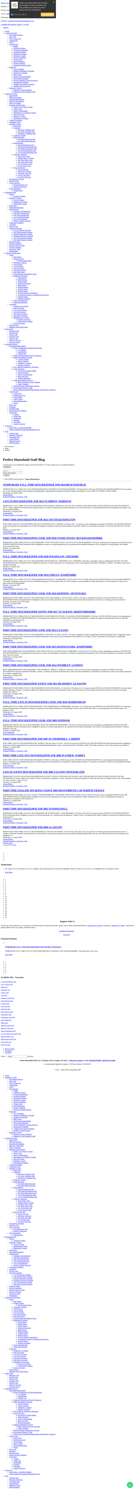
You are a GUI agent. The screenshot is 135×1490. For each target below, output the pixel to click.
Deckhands (17, 418)
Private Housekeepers (21, 50)
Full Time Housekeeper (21, 213)
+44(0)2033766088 (94, 1060)
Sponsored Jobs (14, 437)
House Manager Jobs (7, 1012)
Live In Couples (19, 200)
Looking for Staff (11, 33)
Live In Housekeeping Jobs (27, 151)
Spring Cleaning (23, 361)
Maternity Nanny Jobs (7, 1025)
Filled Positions (14, 443)
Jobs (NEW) (13, 96)
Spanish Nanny (23, 297)
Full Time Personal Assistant (23, 232)
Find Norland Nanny (25, 261)
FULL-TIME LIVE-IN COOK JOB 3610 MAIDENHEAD (44, 702)
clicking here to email (94, 925)
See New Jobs (47, 14)
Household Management (17, 346)
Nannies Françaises (24, 283)
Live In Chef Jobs (24, 175)
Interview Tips (14, 181)
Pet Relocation (14, 409)
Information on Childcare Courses (25, 113)
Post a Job (12, 37)
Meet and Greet (23, 376)
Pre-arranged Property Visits (23, 388)
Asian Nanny (22, 278)
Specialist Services (11, 344)
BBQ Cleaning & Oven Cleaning (29, 382)
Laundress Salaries (20, 52)
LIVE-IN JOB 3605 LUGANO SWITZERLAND (43, 772)
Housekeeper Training (21, 82)
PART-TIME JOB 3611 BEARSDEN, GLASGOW (44, 683)
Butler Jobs (17, 126)
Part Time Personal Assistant (23, 240)
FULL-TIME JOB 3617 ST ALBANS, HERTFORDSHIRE (49, 611)
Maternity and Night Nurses (18, 327)
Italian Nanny (22, 285)
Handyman (13, 206)
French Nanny (22, 282)
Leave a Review (14, 183)
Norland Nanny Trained (26, 158)
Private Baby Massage (21, 78)
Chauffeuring (22, 352)
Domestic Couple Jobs (7, 998)
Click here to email (75, 1060)
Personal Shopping (24, 378)
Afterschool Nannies (20, 302)
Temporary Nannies (20, 263)
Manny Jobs (4, 1023)
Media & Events (14, 441)
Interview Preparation (16, 101)
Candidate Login (14, 122)
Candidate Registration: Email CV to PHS (15, 24)
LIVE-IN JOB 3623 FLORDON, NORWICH (37, 501)
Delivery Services (15, 340)
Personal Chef (14, 337)
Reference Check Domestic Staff (24, 92)
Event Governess (19, 323)
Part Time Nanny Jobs (25, 162)
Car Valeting (22, 350)
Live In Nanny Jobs (24, 166)
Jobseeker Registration (16, 99)
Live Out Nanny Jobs (25, 164)
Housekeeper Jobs (6, 1014)
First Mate (17, 422)
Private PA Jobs (5, 1045)
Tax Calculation (19, 69)
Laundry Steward (19, 424)
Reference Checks (15, 88)
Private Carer (13, 226)
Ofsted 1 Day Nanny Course (23, 107)
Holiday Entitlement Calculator (24, 71)
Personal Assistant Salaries (22, 65)
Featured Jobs (13, 433)
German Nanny (23, 289)
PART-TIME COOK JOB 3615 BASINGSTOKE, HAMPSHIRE (47, 646)
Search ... (4, 1056)
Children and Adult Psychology (24, 84)
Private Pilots (18, 397)
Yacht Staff (13, 412)
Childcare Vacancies (20, 154)
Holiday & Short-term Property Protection (27, 356)
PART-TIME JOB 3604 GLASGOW (32, 827)
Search (6, 475)
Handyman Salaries (20, 54)
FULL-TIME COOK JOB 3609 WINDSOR (36, 720)
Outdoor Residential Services (23, 380)
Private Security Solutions (17, 411)
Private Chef (13, 335)
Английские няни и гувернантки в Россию (33, 295)
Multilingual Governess (21, 318)
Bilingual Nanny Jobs (7, 1036)
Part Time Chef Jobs (24, 171)
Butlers (16, 46)
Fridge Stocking (23, 373)
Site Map (8, 1052)
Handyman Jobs (19, 137)
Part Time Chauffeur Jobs (26, 132)
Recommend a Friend (16, 179)
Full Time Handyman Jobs (26, 139)
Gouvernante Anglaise (25, 321)
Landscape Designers (16, 223)
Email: (24, 430)
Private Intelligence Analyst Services (26, 80)
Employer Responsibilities (22, 77)
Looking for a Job (11, 94)
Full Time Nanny (19, 272)
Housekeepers (18, 190)
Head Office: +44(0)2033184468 (20, 428)
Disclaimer (8, 1051)
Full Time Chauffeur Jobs (26, 130)
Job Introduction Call (21, 185)
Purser (16, 403)
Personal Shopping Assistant (23, 234)
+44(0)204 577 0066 (118, 925)
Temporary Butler (19, 196)
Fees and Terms (14, 342)
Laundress (12, 225)
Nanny (11, 255)
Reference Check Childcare (23, 90)
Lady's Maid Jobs (6, 1020)
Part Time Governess (20, 316)
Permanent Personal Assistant (23, 236)
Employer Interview (20, 187)
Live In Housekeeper (21, 219)
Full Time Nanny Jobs (25, 160)
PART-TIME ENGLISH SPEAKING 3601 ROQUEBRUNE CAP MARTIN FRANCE (53, 790)
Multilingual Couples (21, 202)
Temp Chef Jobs (23, 170)
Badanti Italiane (23, 287)
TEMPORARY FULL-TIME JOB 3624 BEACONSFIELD (44, 484)
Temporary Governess (21, 306)
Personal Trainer (14, 242)
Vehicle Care (22, 354)
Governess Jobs (5, 1006)
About (7, 31)
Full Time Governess (20, 314)
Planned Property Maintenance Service (26, 386)
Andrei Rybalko (8, 749)
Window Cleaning (24, 365)
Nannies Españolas (24, 299)
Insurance (12, 407)
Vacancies (66, 935)
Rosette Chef (13, 333)
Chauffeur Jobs (5, 990)
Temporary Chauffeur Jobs (27, 134)
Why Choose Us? (15, 39)
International (13, 251)
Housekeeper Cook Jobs (8, 1017)
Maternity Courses (20, 116)
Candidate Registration (66, 931)
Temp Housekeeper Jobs (26, 145)
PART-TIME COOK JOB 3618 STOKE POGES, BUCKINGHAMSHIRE (53, 538)
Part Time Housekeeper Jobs (27, 149)
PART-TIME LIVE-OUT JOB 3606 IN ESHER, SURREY (44, 755)
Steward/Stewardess (20, 401)
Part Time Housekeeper (21, 215)
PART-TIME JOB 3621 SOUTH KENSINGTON (39, 519)
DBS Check (18, 75)
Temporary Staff (14, 249)
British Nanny (22, 280)
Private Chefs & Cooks (17, 245)
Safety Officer (18, 399)
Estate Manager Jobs (7, 1001)
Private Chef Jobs (19, 168)
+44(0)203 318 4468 (108, 1060)
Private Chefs (18, 60)
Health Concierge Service (22, 86)
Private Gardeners (19, 63)
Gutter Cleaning (23, 384)
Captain (16, 414)
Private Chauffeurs (20, 58)
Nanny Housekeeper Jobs (8, 1031)
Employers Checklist (20, 73)
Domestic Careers (15, 124)
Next (10, 843)
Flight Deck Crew (20, 395)
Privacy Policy (10, 1049)
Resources (12, 67)
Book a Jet (12, 405)
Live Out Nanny (19, 268)
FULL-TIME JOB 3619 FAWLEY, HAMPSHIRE (39, 575)
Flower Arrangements (25, 374)
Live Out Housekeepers (21, 217)
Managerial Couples (20, 204)
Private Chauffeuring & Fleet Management (28, 348)
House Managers (19, 61)
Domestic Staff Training (17, 105)
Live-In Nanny (18, 266)
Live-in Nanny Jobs (7, 984)
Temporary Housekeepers (22, 211)
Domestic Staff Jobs (16, 435)
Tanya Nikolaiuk (8, 732)
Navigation (7, 467)
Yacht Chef (17, 416)
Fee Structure (13, 44)
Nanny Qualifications (21, 111)
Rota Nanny (18, 257)
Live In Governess (20, 312)
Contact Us (9, 426)
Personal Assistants (15, 228)
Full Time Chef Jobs (24, 173)
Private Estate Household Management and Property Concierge (35, 390)
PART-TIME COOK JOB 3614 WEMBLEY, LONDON (43, 665)
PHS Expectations (15, 97)
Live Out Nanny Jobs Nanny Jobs (11, 1034)
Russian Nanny (23, 291)
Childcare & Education (12, 253)
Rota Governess (19, 308)
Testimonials (13, 41)
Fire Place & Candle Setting (27, 371)
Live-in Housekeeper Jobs (8, 982)
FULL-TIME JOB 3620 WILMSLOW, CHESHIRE (41, 556)
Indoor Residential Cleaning (23, 357)
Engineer (17, 420)
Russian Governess (24, 319)
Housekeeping (18, 143)
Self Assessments (15, 189)
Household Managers (16, 208)
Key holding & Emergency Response (26, 367)
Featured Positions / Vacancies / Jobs (15, 497)
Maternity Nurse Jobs (7, 1028)
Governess (12, 304)
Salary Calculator (15, 103)
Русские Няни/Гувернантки (28, 293)
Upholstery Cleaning (25, 363)
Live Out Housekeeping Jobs (27, 152)
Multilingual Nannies (21, 276)
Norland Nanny (19, 259)
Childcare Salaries (20, 48)
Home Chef (9, 329)
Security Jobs (5, 993)
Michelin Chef (14, 331)
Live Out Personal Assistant (23, 238)
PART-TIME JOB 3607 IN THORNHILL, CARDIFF (41, 738)
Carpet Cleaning (23, 359)
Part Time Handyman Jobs (26, 141)
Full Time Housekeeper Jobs (27, 147)
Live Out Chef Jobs (24, 177)
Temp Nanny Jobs (24, 156)
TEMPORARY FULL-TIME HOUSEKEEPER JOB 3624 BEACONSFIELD (33, 947)
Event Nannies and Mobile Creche (25, 274)
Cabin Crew (18, 393)
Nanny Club (18, 109)
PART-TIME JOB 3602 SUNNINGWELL (35, 808)
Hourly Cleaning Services (22, 221)
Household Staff (10, 192)
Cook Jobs (4, 995)
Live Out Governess (20, 310)
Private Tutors (14, 325)
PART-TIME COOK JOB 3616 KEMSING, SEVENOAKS (44, 593)
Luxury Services (19, 369)
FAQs (11, 42)
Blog (6, 431)
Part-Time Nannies (20, 270)
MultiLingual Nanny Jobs (8, 1039)
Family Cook (13, 338)
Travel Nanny (18, 264)
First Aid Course (19, 115)
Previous (6, 843)
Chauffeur (17, 128)
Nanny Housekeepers (21, 300)
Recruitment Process (16, 35)
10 (15, 845)
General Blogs (14, 439)
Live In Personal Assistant (22, 230)
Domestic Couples (20, 56)
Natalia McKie (8, 495)
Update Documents (15, 120)
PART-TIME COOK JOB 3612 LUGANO (35, 630)
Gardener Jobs (5, 1003)
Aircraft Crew (14, 392)
